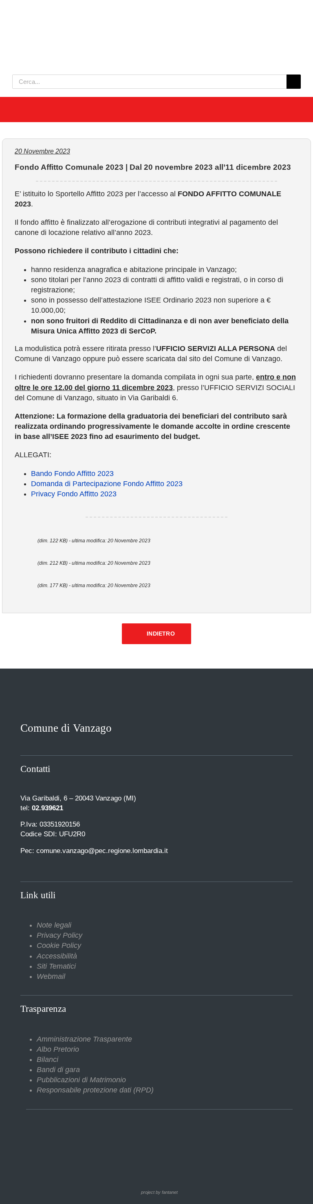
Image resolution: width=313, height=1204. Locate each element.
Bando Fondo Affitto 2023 (72, 473)
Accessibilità (57, 956)
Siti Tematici (56, 966)
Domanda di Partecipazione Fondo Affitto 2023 (107, 484)
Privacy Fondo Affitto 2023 (74, 494)
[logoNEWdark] (114, 12)
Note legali (54, 925)
